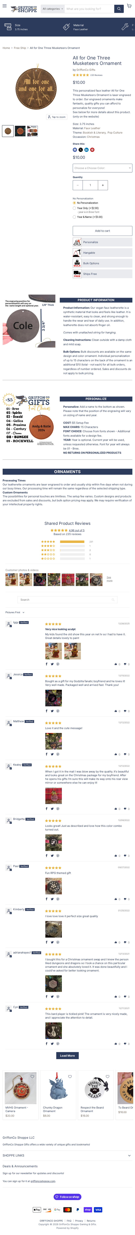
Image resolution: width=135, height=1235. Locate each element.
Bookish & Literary (94, 132)
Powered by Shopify (67, 1228)
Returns (91, 1220)
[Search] (119, 9)
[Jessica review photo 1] (53, 698)
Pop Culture (115, 132)
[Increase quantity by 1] (103, 185)
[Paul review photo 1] (53, 886)
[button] (48, 541)
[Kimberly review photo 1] (53, 929)
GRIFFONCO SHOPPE (51, 1220)
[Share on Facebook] (75, 150)
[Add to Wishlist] (32, 1076)
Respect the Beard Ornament (92, 1109)
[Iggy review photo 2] (72, 651)
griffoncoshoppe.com (43, 1181)
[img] (53, 624)
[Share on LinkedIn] (86, 150)
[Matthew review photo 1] (53, 741)
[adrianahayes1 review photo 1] (53, 983)
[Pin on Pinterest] (92, 150)
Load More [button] (67, 1055)
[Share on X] (81, 150)
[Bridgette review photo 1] (53, 842)
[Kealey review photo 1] (53, 795)
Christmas (93, 136)
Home (6, 47)
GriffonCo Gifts (85, 69)
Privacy (79, 1220)
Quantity (78, 177)
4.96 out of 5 (77, 530)
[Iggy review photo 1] (53, 651)
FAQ (69, 1220)
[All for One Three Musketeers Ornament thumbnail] (8, 131)
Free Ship (20, 47)
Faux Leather (92, 128)
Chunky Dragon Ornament (52, 1109)
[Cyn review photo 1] (53, 1030)
